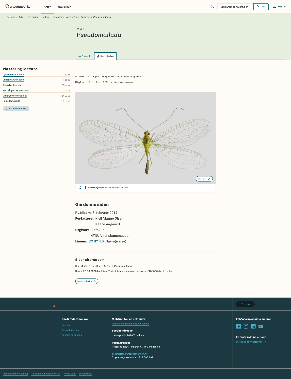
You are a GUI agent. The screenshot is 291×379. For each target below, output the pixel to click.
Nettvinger (71, 17)
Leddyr (46, 17)
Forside (11, 17)
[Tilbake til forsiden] (18, 6)
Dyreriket (33, 17)
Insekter (57, 17)
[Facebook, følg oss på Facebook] (238, 326)
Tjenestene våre (70, 330)
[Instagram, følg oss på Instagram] (246, 326)
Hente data (70, 373)
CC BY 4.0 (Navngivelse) (107, 241)
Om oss (66, 325)
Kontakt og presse (72, 335)
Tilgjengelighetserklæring (45, 373)
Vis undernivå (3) (17, 108)
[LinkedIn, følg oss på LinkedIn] (253, 326)
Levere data (85, 373)
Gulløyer (85, 17)
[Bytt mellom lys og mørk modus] (212, 7)
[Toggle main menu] (279, 6)
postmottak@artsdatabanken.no (130, 353)
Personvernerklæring (15, 373)
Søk (264, 6)
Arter (47, 6)
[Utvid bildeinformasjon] (82, 188)
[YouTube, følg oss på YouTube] (260, 326)
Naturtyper (63, 6)
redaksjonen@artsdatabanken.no (130, 323)
